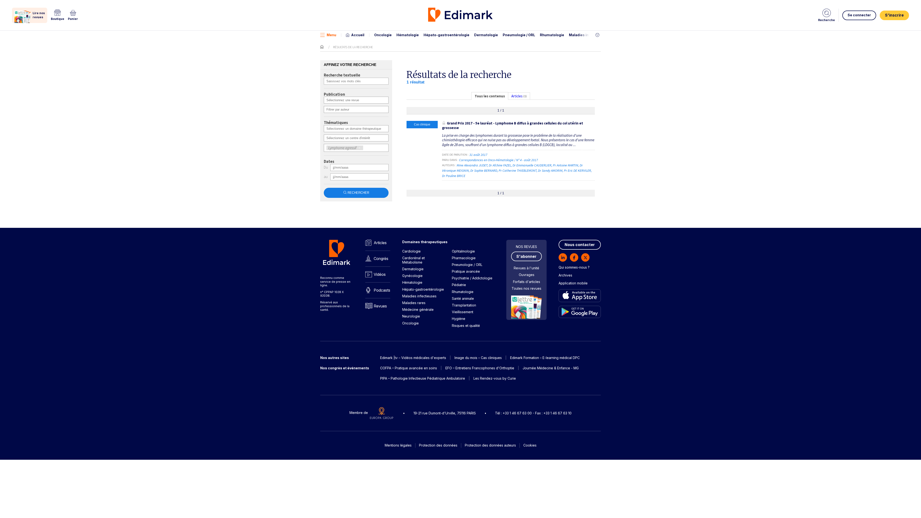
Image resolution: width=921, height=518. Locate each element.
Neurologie (411, 316)
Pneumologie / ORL (519, 35)
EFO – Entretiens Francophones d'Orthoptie (479, 368)
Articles (380, 242)
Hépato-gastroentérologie (446, 35)
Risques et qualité (466, 326)
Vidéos (380, 274)
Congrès (381, 258)
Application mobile (573, 283)
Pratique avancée (466, 271)
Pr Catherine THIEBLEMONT (518, 170)
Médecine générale (418, 309)
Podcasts (382, 290)
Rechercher (358, 192)
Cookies (530, 445)
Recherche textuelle (342, 75)
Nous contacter (580, 244)
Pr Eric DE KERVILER (577, 170)
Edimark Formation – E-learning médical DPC (545, 358)
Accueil (357, 35)
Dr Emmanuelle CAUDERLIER (532, 165)
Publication (334, 94)
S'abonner (526, 256)
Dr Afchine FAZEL (500, 165)
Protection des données (438, 445)
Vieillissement (462, 312)
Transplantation (464, 305)
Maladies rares (413, 303)
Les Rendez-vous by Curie (494, 378)
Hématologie (407, 35)
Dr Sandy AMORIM (550, 170)
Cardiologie (411, 251)
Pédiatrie (459, 285)
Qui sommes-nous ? (574, 267)
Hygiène (458, 319)
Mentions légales (398, 445)
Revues (380, 306)
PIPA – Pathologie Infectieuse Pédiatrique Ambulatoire (422, 378)
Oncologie (383, 35)
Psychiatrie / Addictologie (472, 278)
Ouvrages (526, 275)
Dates (329, 162)
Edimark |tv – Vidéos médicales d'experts (413, 358)
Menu (331, 35)
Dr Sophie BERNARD (483, 170)
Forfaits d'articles (526, 282)
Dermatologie (486, 35)
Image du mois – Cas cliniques (478, 358)
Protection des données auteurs (490, 445)
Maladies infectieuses (588, 35)
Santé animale (463, 298)
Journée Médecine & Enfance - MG (551, 368)
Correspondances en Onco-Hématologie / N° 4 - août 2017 (499, 160)
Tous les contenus (490, 96)
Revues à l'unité (526, 268)
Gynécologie (412, 276)
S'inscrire (894, 15)
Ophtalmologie (463, 251)
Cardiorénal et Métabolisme (413, 260)
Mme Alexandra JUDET (472, 165)
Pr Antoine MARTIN (565, 165)
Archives (565, 275)
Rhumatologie (552, 35)
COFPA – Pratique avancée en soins (408, 368)
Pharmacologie (464, 258)
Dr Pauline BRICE (453, 176)
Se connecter (859, 15)
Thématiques (336, 123)
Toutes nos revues (526, 288)
